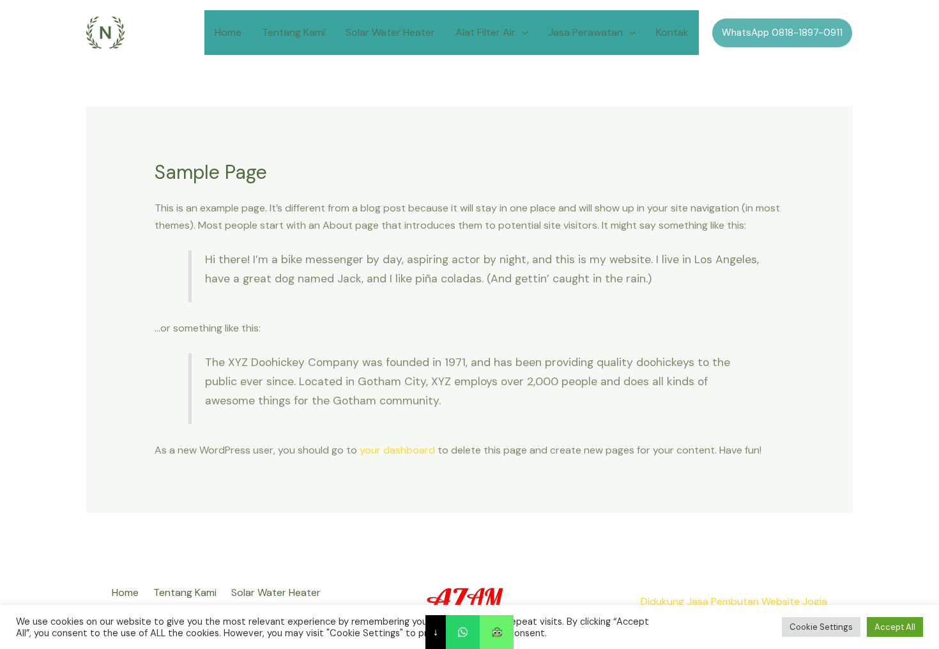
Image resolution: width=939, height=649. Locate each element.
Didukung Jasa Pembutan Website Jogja (734, 601)
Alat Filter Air (485, 32)
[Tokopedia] (497, 632)
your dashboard (397, 450)
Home (228, 32)
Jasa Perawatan (585, 32)
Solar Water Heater (390, 32)
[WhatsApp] (463, 632)
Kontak (672, 32)
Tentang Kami (293, 32)
